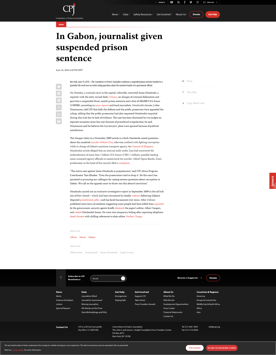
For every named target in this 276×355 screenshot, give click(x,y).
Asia (198, 312)
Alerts (61, 24)
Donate (196, 14)
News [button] (115, 14)
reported (159, 204)
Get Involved (142, 291)
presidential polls (89, 200)
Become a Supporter (188, 277)
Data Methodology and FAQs (94, 312)
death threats (77, 216)
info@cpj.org (214, 326)
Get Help (212, 14)
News (59, 291)
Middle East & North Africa (208, 304)
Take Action (140, 300)
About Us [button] (181, 14)
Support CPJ (140, 296)
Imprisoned (91, 252)
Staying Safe (120, 300)
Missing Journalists (90, 304)
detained (119, 208)
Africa (73, 237)
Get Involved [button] (163, 14)
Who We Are (169, 300)
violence (136, 196)
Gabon (91, 237)
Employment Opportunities (175, 304)
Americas (201, 296)
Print (189, 81)
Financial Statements (172, 312)
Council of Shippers (142, 147)
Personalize (194, 348)
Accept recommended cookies (222, 348)
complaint (124, 163)
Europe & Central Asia (206, 300)
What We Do (169, 296)
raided (78, 212)
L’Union (113, 97)
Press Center (169, 308)
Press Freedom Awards (145, 304)
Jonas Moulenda (109, 252)
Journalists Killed (89, 296)
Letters (59, 304)
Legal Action (127, 252)
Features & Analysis (64, 300)
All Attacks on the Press (92, 308)
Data (84, 291)
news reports (102, 105)
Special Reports (63, 308)
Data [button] (125, 14)
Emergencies (121, 296)
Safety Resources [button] (142, 14)
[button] (217, 2)
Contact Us (168, 316)
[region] (138, 348)
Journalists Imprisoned (92, 300)
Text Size (191, 92)
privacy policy (18, 350)
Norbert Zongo (134, 216)
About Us (168, 291)
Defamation (76, 252)
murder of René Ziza (102, 142)
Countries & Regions (207, 291)
